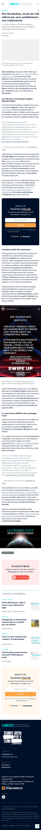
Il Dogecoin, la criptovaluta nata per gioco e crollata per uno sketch (14, 622)
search (38, 4)
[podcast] (3, 797)
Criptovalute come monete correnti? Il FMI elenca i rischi (14, 654)
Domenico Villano (8, 33)
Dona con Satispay (20, 577)
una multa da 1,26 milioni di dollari (25, 443)
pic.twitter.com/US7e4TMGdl (20, 475)
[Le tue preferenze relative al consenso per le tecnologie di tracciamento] (37, 826)
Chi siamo (6, 765)
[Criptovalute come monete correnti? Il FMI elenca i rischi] (35, 656)
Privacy (4, 825)
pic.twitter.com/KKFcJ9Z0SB (15, 142)
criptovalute (6, 110)
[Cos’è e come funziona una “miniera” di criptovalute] (35, 640)
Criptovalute (8, 552)
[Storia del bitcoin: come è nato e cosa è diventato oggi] (35, 606)
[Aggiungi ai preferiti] (38, 10)
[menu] (3, 4)
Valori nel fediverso (9, 757)
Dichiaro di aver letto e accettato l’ (21, 230)
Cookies (11, 825)
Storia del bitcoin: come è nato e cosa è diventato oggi (13, 605)
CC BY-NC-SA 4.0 (8, 809)
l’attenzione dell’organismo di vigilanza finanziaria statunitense (17, 189)
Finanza (5, 10)
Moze (28, 825)
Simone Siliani (6, 661)
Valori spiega (7, 599)
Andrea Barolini (7, 628)
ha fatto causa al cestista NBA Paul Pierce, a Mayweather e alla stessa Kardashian (20, 492)
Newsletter (6, 767)
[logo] (20, 4)
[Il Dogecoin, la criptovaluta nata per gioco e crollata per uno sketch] (35, 623)
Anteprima (26, 236)
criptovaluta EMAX (13, 161)
